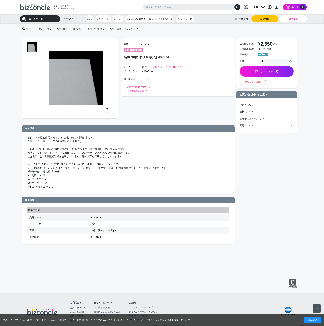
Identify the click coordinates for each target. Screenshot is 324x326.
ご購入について (248, 104)
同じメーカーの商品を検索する (167, 67)
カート (297, 7)
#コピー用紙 (103, 18)
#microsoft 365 (184, 18)
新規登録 (265, 18)
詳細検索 (246, 7)
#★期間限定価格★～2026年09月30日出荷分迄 (150, 18)
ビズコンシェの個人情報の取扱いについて (168, 320)
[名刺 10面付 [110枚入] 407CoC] (76, 78)
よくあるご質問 (77, 311)
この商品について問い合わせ (140, 87)
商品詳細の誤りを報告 (137, 91)
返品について (247, 125)
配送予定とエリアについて (254, 118)
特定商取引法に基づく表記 (107, 311)
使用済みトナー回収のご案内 (143, 311)
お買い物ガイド (77, 307)
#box (89, 18)
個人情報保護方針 (102, 307)
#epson (118, 18)
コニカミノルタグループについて (145, 307)
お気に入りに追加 (253, 81)
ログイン (293, 18)
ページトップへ (317, 308)
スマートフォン (292, 283)
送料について (247, 111)
